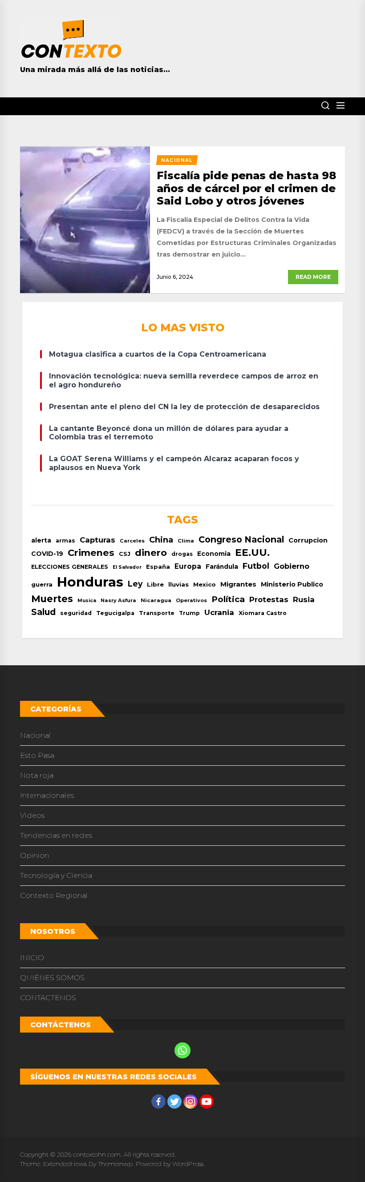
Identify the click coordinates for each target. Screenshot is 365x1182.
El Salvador (127, 567)
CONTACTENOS (48, 997)
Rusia (304, 599)
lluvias (178, 584)
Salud (43, 612)
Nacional (35, 735)
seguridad (76, 613)
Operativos (191, 600)
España (158, 566)
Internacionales (47, 795)
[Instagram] (190, 1101)
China (161, 540)
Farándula (222, 566)
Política (228, 599)
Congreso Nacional (241, 539)
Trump (189, 613)
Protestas (268, 599)
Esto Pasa (37, 755)
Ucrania (219, 612)
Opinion (34, 855)
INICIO (32, 957)
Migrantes (238, 584)
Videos (32, 815)
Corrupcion (308, 540)
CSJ (124, 554)
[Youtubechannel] (206, 1101)
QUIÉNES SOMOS (52, 977)
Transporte (156, 613)
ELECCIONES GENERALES (69, 566)
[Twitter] (174, 1101)
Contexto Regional (54, 895)
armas (65, 540)
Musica (86, 600)
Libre (155, 584)
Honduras (90, 582)
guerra (42, 584)
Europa (187, 566)
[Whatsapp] (182, 1050)
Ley (135, 583)
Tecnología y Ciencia (56, 875)
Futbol (256, 566)
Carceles (132, 541)
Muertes (52, 598)
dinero (151, 552)
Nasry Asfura (118, 600)
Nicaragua (156, 600)
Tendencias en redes (56, 835)
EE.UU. (252, 553)
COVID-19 (47, 554)
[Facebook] (158, 1101)
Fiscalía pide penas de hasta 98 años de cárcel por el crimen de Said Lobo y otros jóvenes (246, 188)
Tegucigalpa (115, 613)
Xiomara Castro (263, 613)
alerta (41, 540)
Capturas (97, 539)
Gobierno (291, 566)
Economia (214, 553)
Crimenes (91, 552)
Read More (313, 276)
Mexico (204, 584)
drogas (182, 554)
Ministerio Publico (292, 584)
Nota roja (36, 775)
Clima (186, 541)
